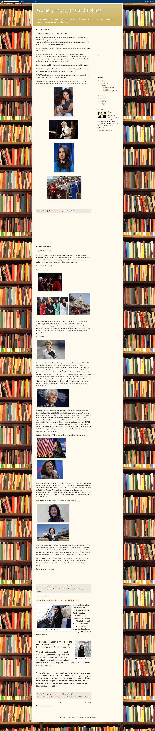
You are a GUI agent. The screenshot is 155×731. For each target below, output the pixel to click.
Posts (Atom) (49, 706)
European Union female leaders (50, 589)
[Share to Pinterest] (73, 211)
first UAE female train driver (71, 697)
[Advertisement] (64, 229)
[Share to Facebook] (71, 211)
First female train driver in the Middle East (58, 600)
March (104, 83)
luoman (81, 717)
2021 (101, 81)
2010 (101, 104)
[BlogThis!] (67, 211)
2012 (101, 98)
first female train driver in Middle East (52, 697)
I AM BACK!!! (44, 250)
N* (111, 112)
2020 (101, 95)
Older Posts (87, 702)
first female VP (78, 589)
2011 (101, 101)
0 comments (55, 211)
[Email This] (65, 211)
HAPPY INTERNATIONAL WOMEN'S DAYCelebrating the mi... (109, 88)
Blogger (93, 717)
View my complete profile (105, 130)
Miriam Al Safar (83, 697)
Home (60, 702)
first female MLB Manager (66, 589)
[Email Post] (61, 211)
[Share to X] (69, 211)
